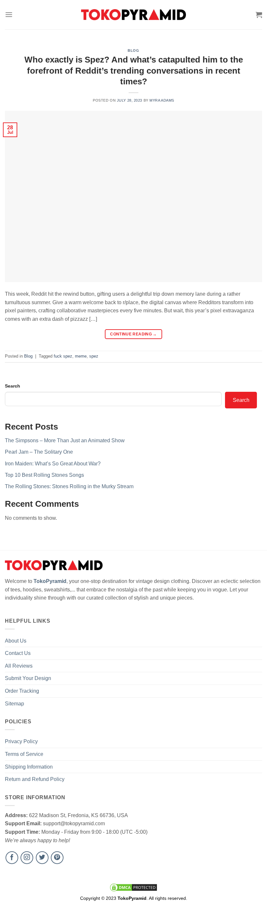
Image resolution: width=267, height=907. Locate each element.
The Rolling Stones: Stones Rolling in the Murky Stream (69, 486)
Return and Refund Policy (34, 779)
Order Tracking (22, 691)
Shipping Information (29, 767)
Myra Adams (161, 100)
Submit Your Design (28, 678)
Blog (133, 50)
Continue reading (133, 334)
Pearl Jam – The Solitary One (39, 452)
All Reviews (19, 666)
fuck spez (63, 356)
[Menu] (9, 14)
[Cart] (259, 14)
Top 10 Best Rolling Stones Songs (44, 475)
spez (93, 356)
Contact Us (18, 653)
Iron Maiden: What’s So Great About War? (53, 463)
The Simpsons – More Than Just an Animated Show (65, 440)
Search (12, 386)
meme (81, 356)
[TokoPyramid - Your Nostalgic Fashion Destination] (133, 14)
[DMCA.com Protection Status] (133, 887)
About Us (15, 641)
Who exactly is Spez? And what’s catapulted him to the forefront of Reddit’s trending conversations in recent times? (133, 70)
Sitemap (14, 703)
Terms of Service (24, 754)
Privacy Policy (21, 741)
